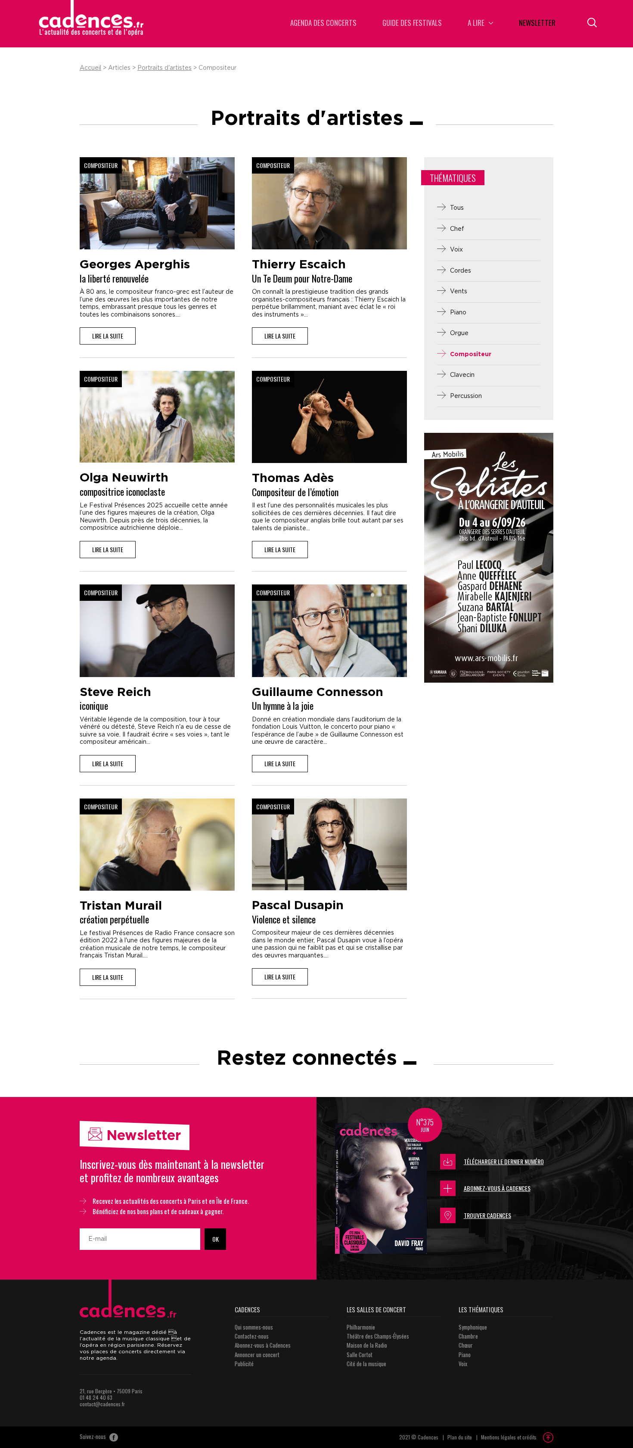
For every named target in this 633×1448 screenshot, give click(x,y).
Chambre (468, 1336)
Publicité (244, 1363)
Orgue (459, 333)
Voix (456, 250)
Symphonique (473, 1327)
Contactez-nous (252, 1336)
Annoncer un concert (257, 1354)
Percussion (466, 396)
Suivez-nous (93, 1437)
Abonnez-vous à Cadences (497, 1188)
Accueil (90, 68)
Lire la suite (107, 335)
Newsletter (537, 23)
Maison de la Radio (367, 1345)
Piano (458, 313)
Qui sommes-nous (254, 1327)
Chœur (466, 1345)
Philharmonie (361, 1327)
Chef (457, 229)
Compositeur (470, 354)
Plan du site (459, 1437)
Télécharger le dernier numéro (504, 1161)
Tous (457, 208)
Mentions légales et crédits (509, 1437)
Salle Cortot (359, 1354)
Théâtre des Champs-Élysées (378, 1336)
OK (215, 1238)
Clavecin (462, 375)
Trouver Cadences (487, 1215)
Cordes (460, 271)
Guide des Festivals (412, 23)
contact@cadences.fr (102, 1404)
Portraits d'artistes (164, 68)
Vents (458, 292)
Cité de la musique (366, 1363)
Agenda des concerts (323, 23)
